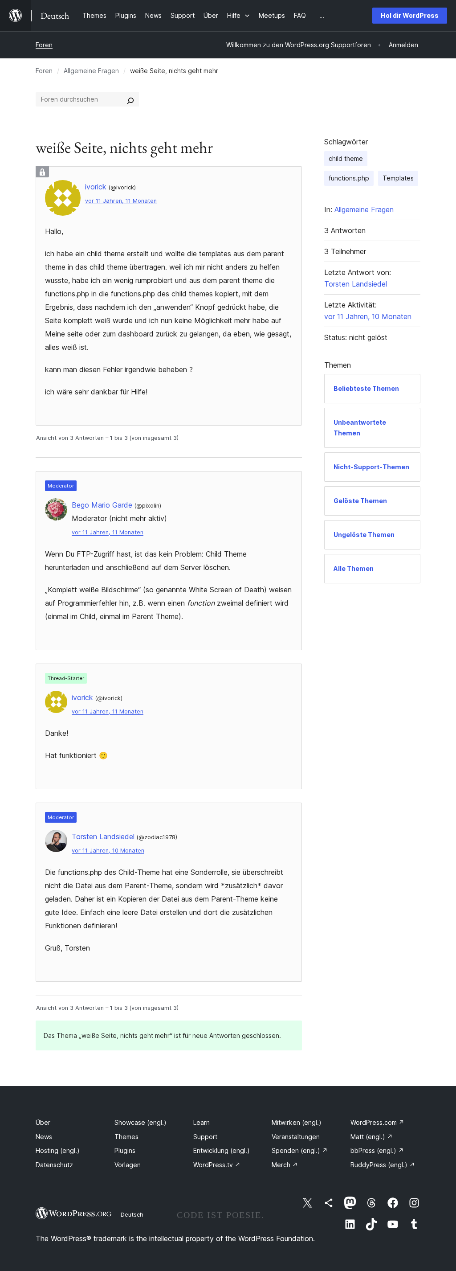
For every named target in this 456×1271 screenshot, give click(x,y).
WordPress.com (377, 1122)
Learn (201, 1122)
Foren (44, 45)
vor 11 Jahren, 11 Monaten (121, 200)
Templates (398, 178)
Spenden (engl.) (300, 1150)
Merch (285, 1164)
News (44, 1136)
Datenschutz (54, 1164)
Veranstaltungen (296, 1136)
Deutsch (132, 1214)
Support (205, 1136)
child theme (346, 158)
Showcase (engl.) (140, 1122)
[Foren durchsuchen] (130, 99)
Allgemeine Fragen (91, 70)
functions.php (349, 178)
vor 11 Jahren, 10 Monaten (108, 850)
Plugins (124, 1150)
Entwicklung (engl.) (221, 1150)
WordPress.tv (216, 1164)
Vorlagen (127, 1164)
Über (43, 1122)
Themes (126, 1136)
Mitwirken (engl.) (297, 1122)
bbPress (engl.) (377, 1150)
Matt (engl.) (371, 1136)
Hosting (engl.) (58, 1150)
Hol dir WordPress (410, 15)
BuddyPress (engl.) (382, 1164)
